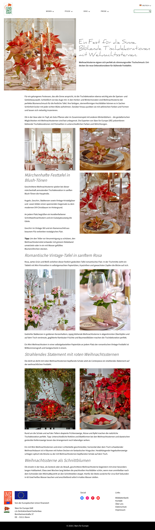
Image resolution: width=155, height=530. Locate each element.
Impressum (120, 509)
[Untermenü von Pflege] (72, 11)
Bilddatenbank (122, 497)
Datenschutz (121, 506)
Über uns (119, 503)
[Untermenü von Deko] (89, 11)
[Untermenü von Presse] (108, 11)
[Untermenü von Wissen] (53, 11)
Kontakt (118, 500)
